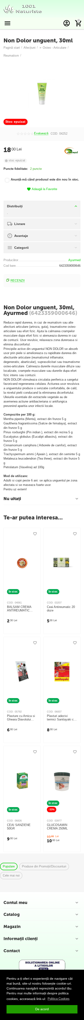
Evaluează (41, 133)
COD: (54, 133)
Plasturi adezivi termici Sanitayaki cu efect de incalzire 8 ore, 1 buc (61, 718)
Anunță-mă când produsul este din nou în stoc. (45, 179)
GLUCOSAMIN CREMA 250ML (57, 826)
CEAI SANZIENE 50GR (19, 826)
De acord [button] (42, 1009)
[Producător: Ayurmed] (71, 150)
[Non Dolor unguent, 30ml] (42, 93)
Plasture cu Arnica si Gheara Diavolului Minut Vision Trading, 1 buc (21, 718)
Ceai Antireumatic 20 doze (61, 608)
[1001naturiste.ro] (23, 8)
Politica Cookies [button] (59, 998)
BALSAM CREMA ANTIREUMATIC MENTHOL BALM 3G (21, 609)
